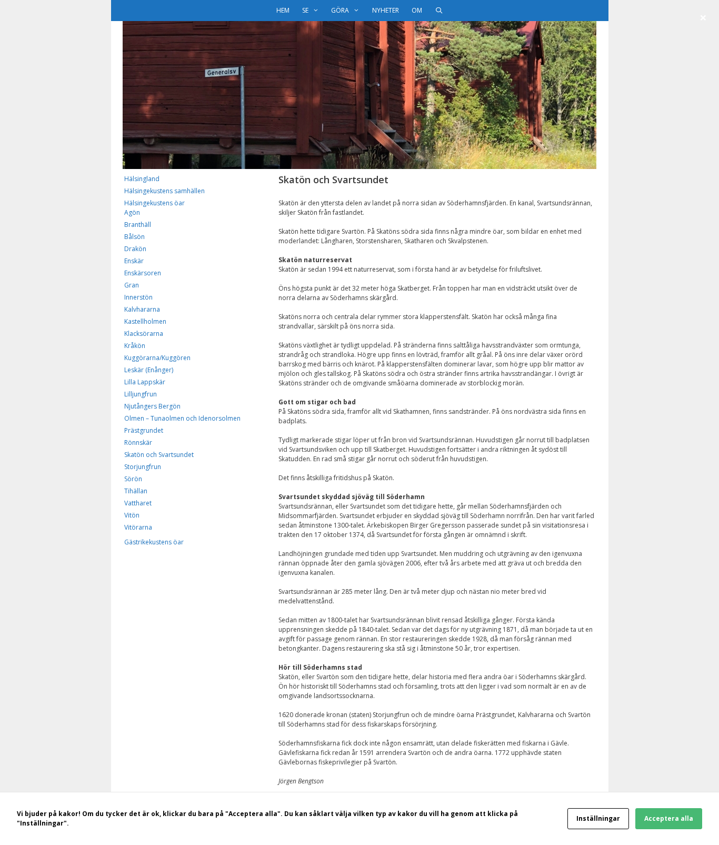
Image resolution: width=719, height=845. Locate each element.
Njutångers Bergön (152, 406)
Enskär (134, 260)
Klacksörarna (143, 333)
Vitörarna (138, 527)
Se (305, 10)
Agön (132, 212)
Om (417, 10)
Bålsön (134, 236)
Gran (131, 285)
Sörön (133, 478)
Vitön (131, 515)
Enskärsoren (142, 273)
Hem (282, 10)
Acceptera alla (668, 818)
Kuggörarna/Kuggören (157, 357)
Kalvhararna (142, 309)
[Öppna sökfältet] (438, 10)
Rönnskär (138, 442)
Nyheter (385, 10)
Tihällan (135, 490)
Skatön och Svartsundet (159, 454)
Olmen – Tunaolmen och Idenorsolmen (182, 418)
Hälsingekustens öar (154, 202)
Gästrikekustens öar (154, 542)
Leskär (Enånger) (148, 369)
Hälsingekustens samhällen (164, 190)
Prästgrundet (143, 430)
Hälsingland (141, 178)
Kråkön (134, 345)
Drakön (135, 248)
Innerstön (138, 297)
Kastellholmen (145, 321)
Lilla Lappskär (144, 381)
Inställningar (598, 818)
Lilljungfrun (140, 394)
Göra (340, 10)
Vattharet (138, 503)
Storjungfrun (142, 466)
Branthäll (137, 224)
